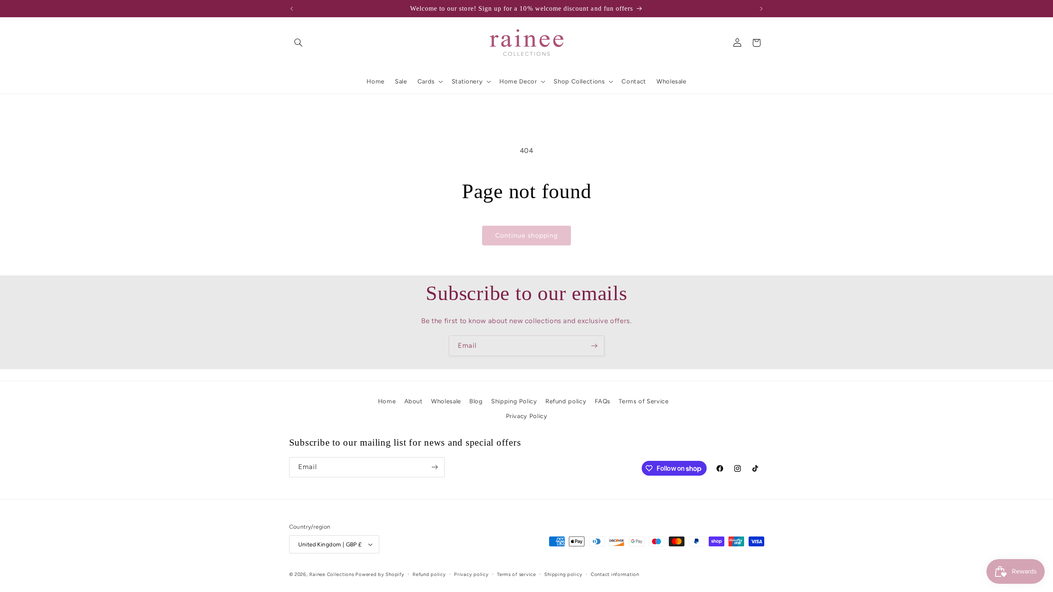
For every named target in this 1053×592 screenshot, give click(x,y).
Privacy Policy (526, 416)
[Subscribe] (594, 345)
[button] (298, 42)
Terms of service (516, 574)
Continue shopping (526, 235)
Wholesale (446, 401)
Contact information (615, 574)
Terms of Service (643, 401)
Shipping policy (563, 574)
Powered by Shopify (379, 574)
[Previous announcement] (292, 8)
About (413, 401)
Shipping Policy (514, 401)
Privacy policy (471, 574)
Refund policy (565, 401)
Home (387, 401)
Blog (476, 401)
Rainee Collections (331, 574)
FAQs (603, 401)
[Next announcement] (761, 8)
